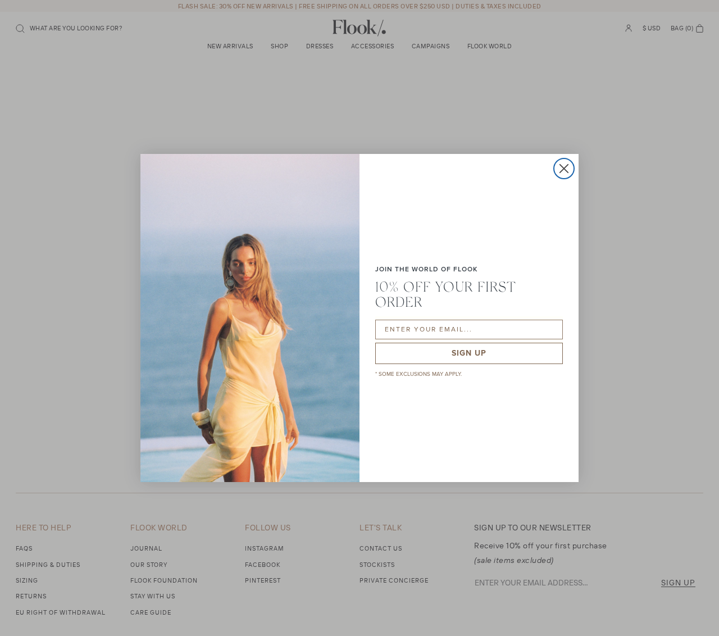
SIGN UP (469, 353)
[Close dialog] (564, 168)
